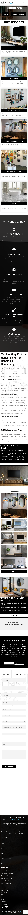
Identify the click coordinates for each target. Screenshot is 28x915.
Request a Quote (19, 663)
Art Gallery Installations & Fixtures (8, 880)
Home (2, 841)
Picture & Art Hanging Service (7, 873)
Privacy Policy (8, 912)
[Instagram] (6, 907)
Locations (3, 861)
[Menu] (26, 2)
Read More (14, 464)
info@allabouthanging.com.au (7, 441)
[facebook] (2, 907)
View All (14, 571)
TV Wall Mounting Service (6, 870)
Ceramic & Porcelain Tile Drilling (7, 883)
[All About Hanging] (8, 2)
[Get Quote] (21, 2)
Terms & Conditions (23, 911)
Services (3, 843)
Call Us (5, 14)
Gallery (2, 848)
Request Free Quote (19, 14)
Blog (2, 851)
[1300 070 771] (24, 2)
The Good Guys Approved (6, 858)
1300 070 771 (14, 652)
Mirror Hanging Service (5, 875)
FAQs (2, 856)
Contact (2, 853)
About (2, 846)
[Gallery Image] (14, 505)
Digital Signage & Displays (6, 878)
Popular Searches (4, 863)
